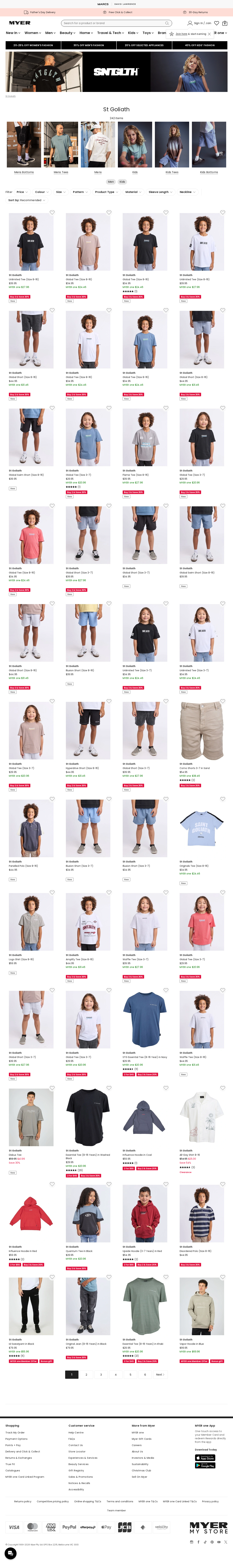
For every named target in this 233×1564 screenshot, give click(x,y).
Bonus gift (46, 1361)
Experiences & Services (83, 1458)
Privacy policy (210, 1501)
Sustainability (140, 1464)
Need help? (11, 1553)
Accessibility (76, 1489)
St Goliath (10, 96)
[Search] (167, 23)
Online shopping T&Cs (87, 1501)
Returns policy (22, 1501)
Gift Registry (76, 1470)
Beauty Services (79, 1464)
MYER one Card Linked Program (24, 1477)
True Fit (10, 1464)
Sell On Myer (139, 1477)
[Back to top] (223, 1555)
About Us (137, 1451)
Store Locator (77, 1451)
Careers (137, 1445)
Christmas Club (141, 1470)
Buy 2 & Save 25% (19, 296)
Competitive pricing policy (53, 1501)
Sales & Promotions (81, 1477)
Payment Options (16, 1439)
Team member (116, 1510)
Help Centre (76, 1432)
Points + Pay (13, 1445)
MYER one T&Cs (148, 1501)
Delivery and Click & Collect (22, 1451)
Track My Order (15, 1432)
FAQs (72, 1439)
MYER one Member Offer (23, 1361)
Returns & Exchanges (18, 1458)
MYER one (138, 1432)
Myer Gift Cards (141, 1439)
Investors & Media (143, 1458)
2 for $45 (129, 1074)
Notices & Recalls (79, 1483)
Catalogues (12, 1470)
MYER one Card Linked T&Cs (180, 1501)
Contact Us (76, 1445)
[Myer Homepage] (19, 24)
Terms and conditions (120, 1501)
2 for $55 (129, 1168)
